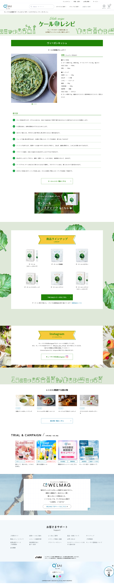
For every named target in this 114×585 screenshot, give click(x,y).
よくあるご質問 (53, 536)
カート (108, 6)
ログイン (104, 8)
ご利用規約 (89, 539)
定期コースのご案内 (35, 536)
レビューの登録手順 (35, 539)
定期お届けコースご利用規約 (15, 543)
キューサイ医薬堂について (94, 542)
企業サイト (56, 572)
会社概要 (13, 548)
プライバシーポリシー (55, 542)
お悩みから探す (87, 6)
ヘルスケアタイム (32, 12)
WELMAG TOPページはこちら (56, 506)
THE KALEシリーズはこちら (57, 297)
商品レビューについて (17, 539)
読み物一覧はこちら (57, 421)
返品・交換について (73, 536)
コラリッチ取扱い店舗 (55, 539)
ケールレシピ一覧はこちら (57, 181)
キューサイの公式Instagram (55, 357)
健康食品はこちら (77, 303)
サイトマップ (90, 536)
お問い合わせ (71, 539)
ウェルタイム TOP (22, 12)
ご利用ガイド (14, 536)
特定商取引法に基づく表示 (34, 543)
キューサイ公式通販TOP (10, 12)
